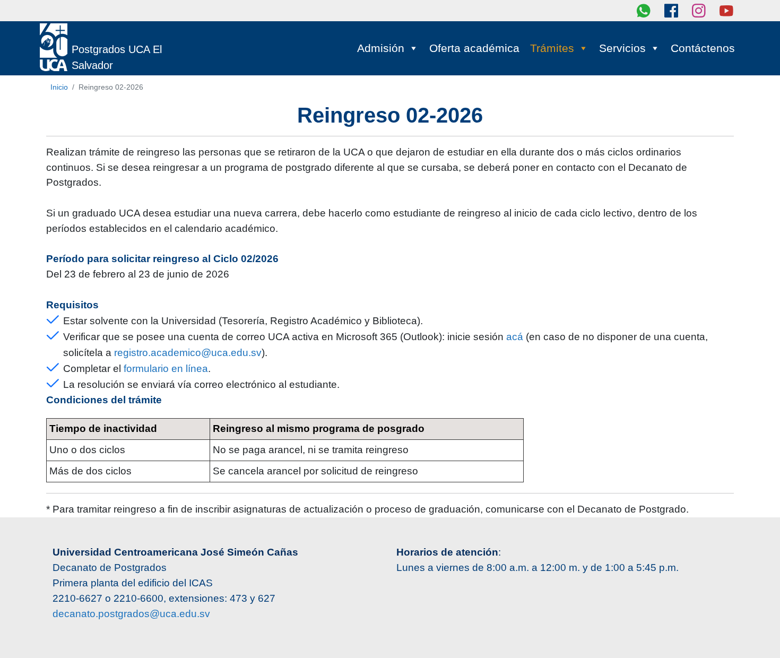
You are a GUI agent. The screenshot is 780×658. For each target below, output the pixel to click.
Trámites (552, 48)
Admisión (380, 48)
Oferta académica (474, 48)
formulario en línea (166, 368)
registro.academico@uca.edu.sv (188, 352)
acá (514, 336)
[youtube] (726, 10)
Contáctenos (703, 48)
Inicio (59, 87)
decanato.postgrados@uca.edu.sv (131, 613)
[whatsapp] (643, 10)
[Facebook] (671, 10)
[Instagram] (699, 10)
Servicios (622, 48)
